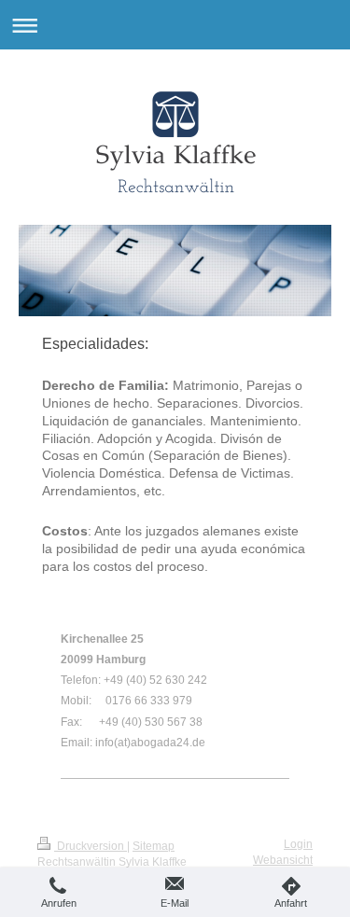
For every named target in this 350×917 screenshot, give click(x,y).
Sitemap (154, 846)
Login (298, 844)
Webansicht (283, 860)
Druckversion (90, 846)
